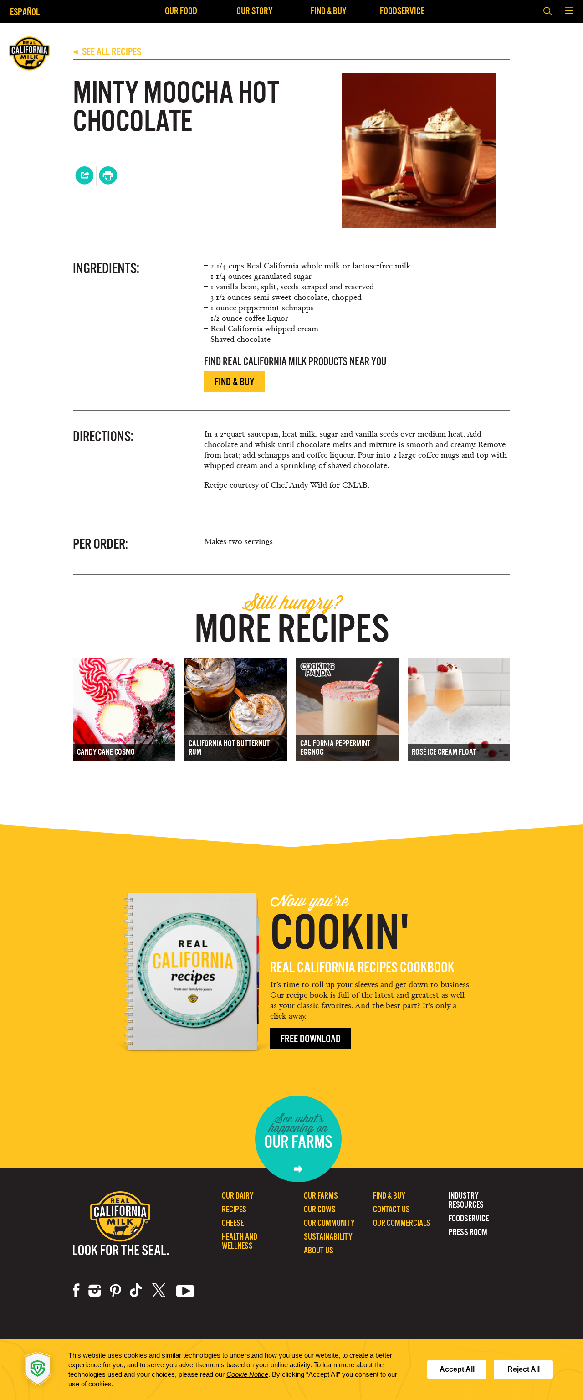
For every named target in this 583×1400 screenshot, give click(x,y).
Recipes (234, 1209)
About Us (318, 1250)
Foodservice (402, 10)
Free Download (311, 1039)
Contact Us (391, 1209)
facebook (76, 1290)
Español (25, 11)
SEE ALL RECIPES (107, 51)
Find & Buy (329, 10)
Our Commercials (401, 1223)
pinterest (115, 1290)
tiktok (136, 1290)
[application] (291, 1369)
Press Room (468, 1232)
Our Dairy (238, 1195)
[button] (569, 11)
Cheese (233, 1223)
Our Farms (321, 1195)
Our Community (329, 1223)
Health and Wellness (239, 1241)
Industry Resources (466, 1200)
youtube (185, 1290)
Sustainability (328, 1236)
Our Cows (320, 1209)
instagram (94, 1290)
